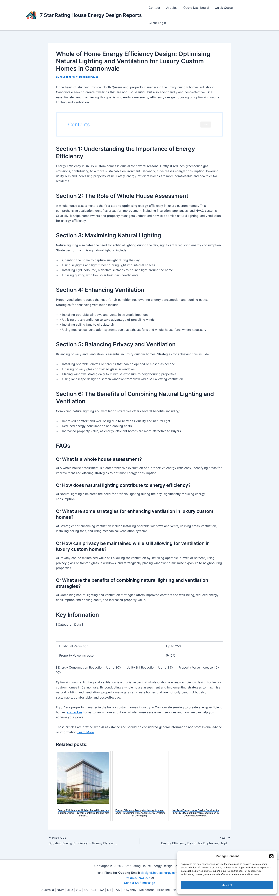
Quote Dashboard (196, 7)
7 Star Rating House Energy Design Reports (91, 15)
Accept (227, 885)
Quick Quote (224, 7)
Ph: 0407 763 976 (137, 878)
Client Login (157, 23)
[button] (271, 856)
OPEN (206, 124)
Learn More (85, 732)
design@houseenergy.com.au (162, 873)
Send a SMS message (139, 883)
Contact (154, 7)
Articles (171, 7)
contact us (74, 712)
